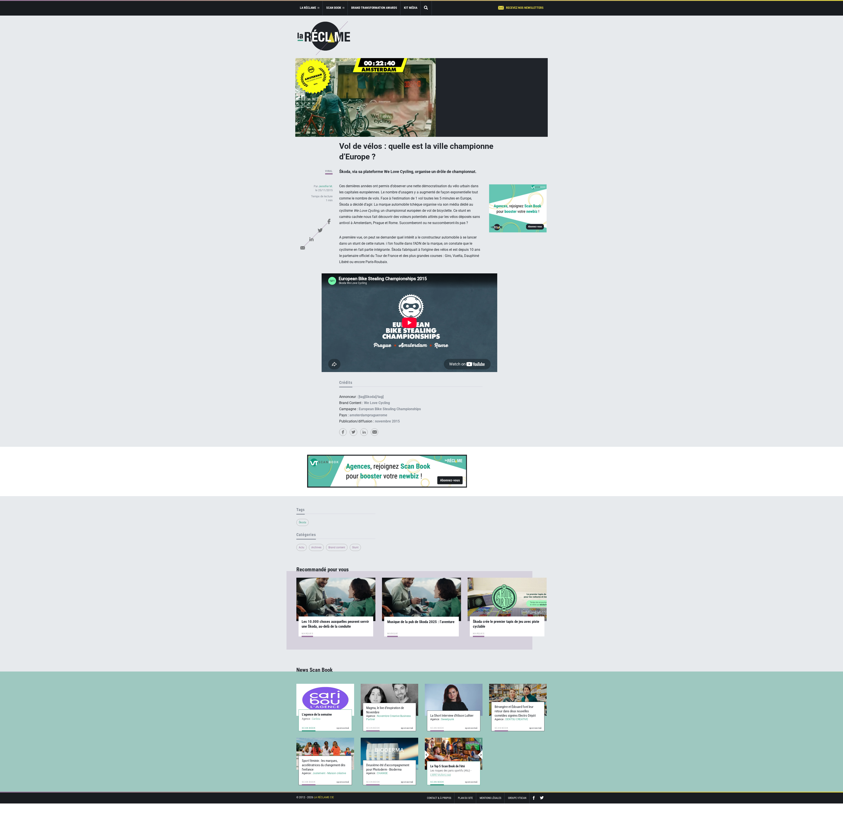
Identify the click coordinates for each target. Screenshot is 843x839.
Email (302, 247)
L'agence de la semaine (317, 714)
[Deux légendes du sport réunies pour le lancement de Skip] (454, 754)
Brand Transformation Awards (374, 7)
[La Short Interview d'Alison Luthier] (454, 700)
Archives (316, 547)
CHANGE (382, 773)
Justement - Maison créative (329, 773)
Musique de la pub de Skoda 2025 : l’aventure (420, 622)
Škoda (302, 522)
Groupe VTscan (517, 798)
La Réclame (323, 38)
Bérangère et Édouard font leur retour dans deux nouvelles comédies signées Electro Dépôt (515, 711)
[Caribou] (325, 700)
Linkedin (311, 239)
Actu (301, 547)
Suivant (480, 755)
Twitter (320, 230)
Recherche (426, 8)
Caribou (316, 718)
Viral (329, 171)
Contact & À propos (439, 798)
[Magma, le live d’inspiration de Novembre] (389, 700)
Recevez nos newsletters (525, 7)
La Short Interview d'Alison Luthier (452, 716)
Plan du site (465, 798)
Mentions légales (490, 798)
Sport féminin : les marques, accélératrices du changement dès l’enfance (323, 765)
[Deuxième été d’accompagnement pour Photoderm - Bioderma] (389, 754)
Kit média (410, 7)
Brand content (336, 547)
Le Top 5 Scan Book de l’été (447, 766)
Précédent (427, 755)
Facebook (329, 221)
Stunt (355, 547)
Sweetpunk (447, 719)
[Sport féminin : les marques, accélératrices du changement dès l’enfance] (325, 754)
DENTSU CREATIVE (516, 719)
